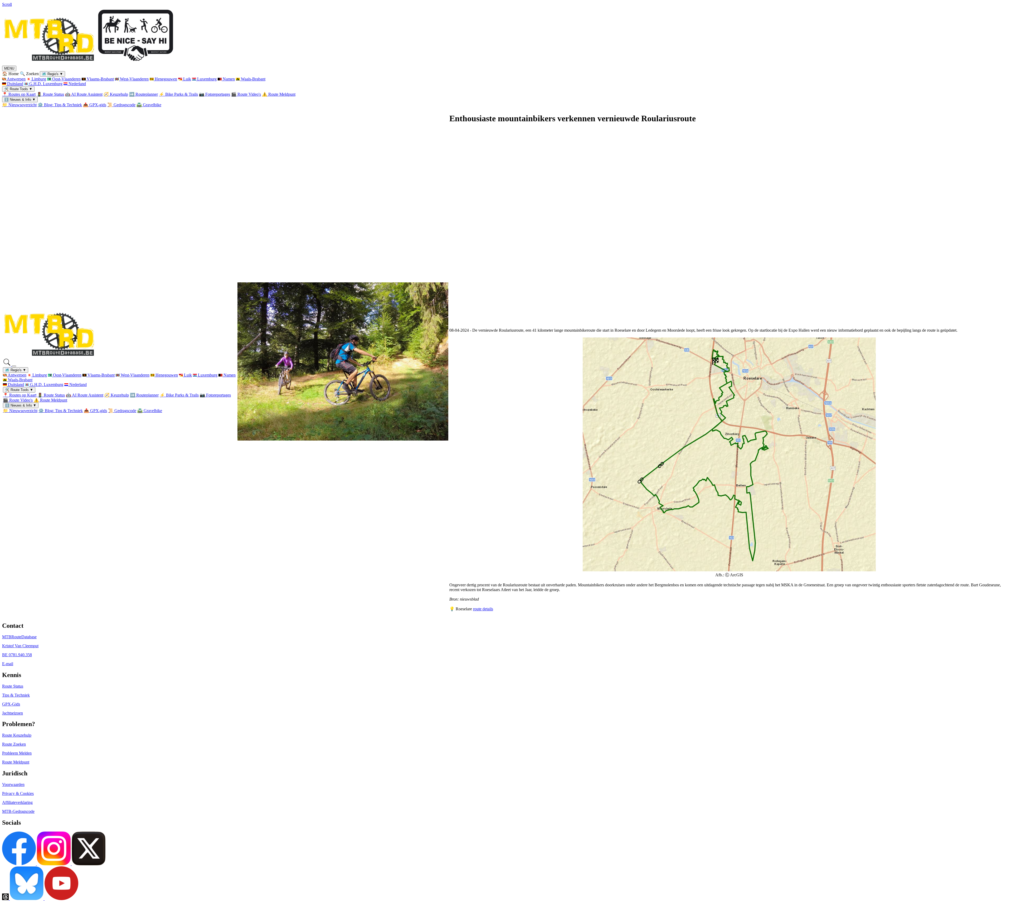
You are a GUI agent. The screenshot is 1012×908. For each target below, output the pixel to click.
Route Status (12, 686)
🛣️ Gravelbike (149, 105)
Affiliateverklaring (17, 802)
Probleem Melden (17, 753)
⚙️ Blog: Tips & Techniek (60, 105)
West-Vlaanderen (134, 79)
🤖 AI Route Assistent (84, 94)
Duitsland (14, 83)
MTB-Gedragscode (18, 811)
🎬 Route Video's (246, 94)
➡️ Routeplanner (143, 94)
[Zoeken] (7, 365)
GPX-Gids (11, 704)
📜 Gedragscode (121, 105)
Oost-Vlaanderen (66, 79)
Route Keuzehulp (16, 735)
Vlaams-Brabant (100, 79)
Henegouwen (165, 79)
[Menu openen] (14, 366)
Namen (228, 79)
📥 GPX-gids (94, 105)
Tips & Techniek (16, 695)
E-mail (7, 663)
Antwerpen (16, 79)
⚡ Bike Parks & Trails (178, 94)
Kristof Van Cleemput (20, 646)
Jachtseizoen (12, 713)
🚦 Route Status (50, 94)
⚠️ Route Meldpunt (278, 94)
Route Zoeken (14, 744)
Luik (186, 79)
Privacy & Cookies (18, 793)
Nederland (76, 83)
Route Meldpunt (15, 762)
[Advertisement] (607, 228)
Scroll (7, 4)
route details (483, 609)
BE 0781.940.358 (17, 655)
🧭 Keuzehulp (116, 94)
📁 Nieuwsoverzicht (19, 105)
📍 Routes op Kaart (19, 94)
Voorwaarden (13, 784)
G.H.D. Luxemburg (45, 83)
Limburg (38, 79)
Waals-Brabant (252, 79)
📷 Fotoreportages (214, 94)
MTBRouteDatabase (19, 637)
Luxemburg (206, 79)
